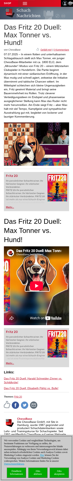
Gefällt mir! (46, 49)
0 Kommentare (61, 49)
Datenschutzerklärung (14, 464)
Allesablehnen (38, 472)
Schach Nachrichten (29, 13)
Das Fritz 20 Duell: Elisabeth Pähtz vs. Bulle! (31, 388)
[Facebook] (15, 405)
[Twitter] (24, 405)
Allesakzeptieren (59, 472)
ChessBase (24, 418)
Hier (42, 455)
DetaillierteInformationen (16, 472)
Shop (7, 3)
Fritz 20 (12, 176)
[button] (25, 3)
